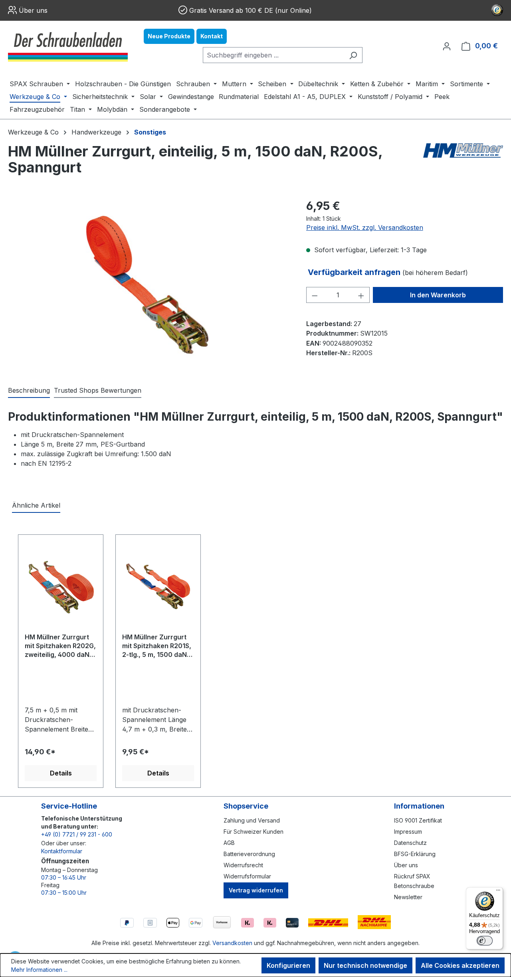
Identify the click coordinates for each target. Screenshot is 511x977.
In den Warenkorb (438, 295)
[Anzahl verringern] (314, 295)
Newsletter (408, 897)
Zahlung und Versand (252, 820)
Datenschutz (410, 842)
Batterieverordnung (249, 853)
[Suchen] (353, 55)
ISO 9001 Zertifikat (418, 820)
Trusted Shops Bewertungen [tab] (97, 390)
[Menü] (498, 892)
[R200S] (149, 283)
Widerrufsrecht (243, 865)
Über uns (33, 10)
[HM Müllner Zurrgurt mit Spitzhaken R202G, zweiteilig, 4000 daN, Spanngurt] (61, 587)
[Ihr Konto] (446, 46)
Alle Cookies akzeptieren (460, 965)
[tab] (29, 391)
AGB (229, 842)
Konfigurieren (288, 965)
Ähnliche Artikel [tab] (36, 505)
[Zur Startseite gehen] (68, 46)
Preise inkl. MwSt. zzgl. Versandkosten (364, 227)
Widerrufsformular (247, 876)
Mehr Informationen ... (39, 969)
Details (61, 773)
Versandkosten (232, 942)
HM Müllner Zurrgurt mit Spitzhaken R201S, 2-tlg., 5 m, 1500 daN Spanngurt (156, 646)
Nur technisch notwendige (365, 965)
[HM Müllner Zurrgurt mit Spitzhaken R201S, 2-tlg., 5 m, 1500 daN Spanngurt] (158, 587)
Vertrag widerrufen (256, 890)
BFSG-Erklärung (415, 853)
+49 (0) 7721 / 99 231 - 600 (76, 834)
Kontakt (211, 36)
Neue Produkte (169, 36)
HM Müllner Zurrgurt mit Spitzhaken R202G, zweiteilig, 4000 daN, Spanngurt (60, 646)
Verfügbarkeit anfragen (355, 272)
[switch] (485, 940)
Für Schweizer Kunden (253, 831)
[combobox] (273, 55)
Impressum (408, 831)
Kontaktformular (61, 851)
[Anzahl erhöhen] (361, 295)
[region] (149, 283)
